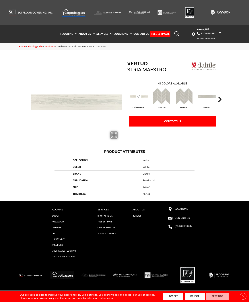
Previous (125, 99)
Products (50, 46)
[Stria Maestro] (139, 96)
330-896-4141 (208, 33)
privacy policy (46, 298)
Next (219, 99)
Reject (194, 296)
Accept (173, 296)
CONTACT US (182, 218)
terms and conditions (77, 298)
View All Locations (206, 38)
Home (22, 46)
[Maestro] (161, 96)
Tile (40, 46)
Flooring (32, 46)
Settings (217, 296)
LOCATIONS (181, 209)
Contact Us (172, 121)
